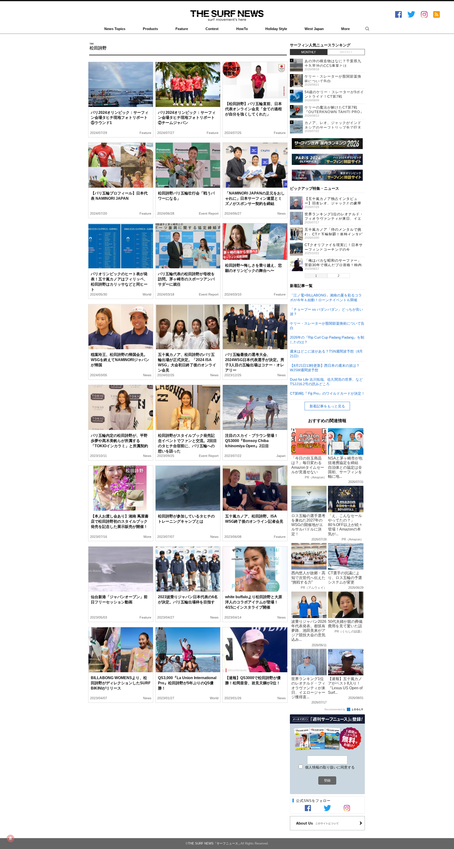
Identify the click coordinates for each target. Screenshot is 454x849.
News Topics (114, 29)
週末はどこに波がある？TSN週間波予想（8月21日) (326, 353)
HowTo (242, 29)
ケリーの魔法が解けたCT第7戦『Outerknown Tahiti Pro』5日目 (334, 112)
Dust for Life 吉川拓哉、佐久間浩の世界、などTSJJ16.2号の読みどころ (326, 381)
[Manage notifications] (10, 838)
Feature (181, 29)
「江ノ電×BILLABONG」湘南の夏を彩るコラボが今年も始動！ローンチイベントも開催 (326, 297)
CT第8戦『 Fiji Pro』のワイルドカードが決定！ (327, 393)
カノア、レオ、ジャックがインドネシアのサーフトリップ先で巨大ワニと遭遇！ (333, 127)
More (345, 29)
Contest (211, 29)
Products (150, 29)
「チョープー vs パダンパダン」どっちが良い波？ (326, 311)
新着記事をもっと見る (327, 406)
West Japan (314, 29)
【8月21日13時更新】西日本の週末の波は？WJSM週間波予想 (325, 367)
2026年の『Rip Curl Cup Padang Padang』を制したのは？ (327, 339)
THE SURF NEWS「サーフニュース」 (214, 843)
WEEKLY (346, 52)
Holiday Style (276, 29)
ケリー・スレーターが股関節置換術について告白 (327, 325)
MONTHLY (308, 52)
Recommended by (335, 709)
